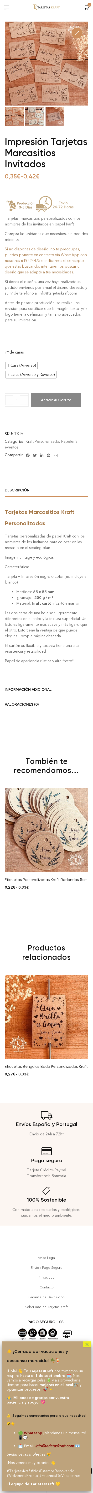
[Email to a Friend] (55, 455)
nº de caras (14, 352)
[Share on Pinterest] (49, 455)
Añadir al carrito (56, 400)
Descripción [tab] (17, 490)
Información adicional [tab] (28, 689)
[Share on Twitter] (35, 455)
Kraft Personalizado (42, 441)
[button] (77, 33)
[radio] (21, 365)
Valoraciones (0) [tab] (22, 704)
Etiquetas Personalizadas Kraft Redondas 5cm (46, 879)
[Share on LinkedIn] (42, 455)
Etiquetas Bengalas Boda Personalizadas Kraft (46, 1066)
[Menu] (7, 8)
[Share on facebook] (28, 455)
